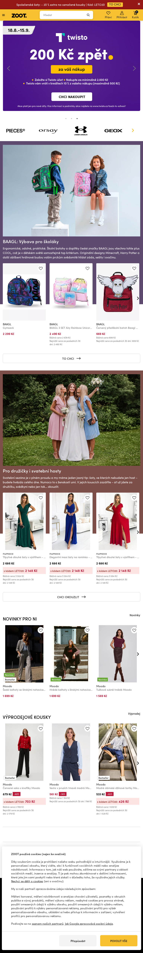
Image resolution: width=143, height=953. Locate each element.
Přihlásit (122, 17)
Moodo (7, 686)
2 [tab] (71, 118)
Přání (108, 17)
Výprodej (134, 713)
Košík (135, 14)
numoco (8, 553)
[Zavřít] (139, 4)
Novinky (135, 615)
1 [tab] (66, 118)
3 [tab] (77, 118)
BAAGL (7, 324)
